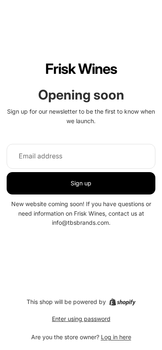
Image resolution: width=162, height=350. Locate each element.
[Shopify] (122, 302)
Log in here (116, 336)
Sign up (81, 183)
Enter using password (81, 318)
